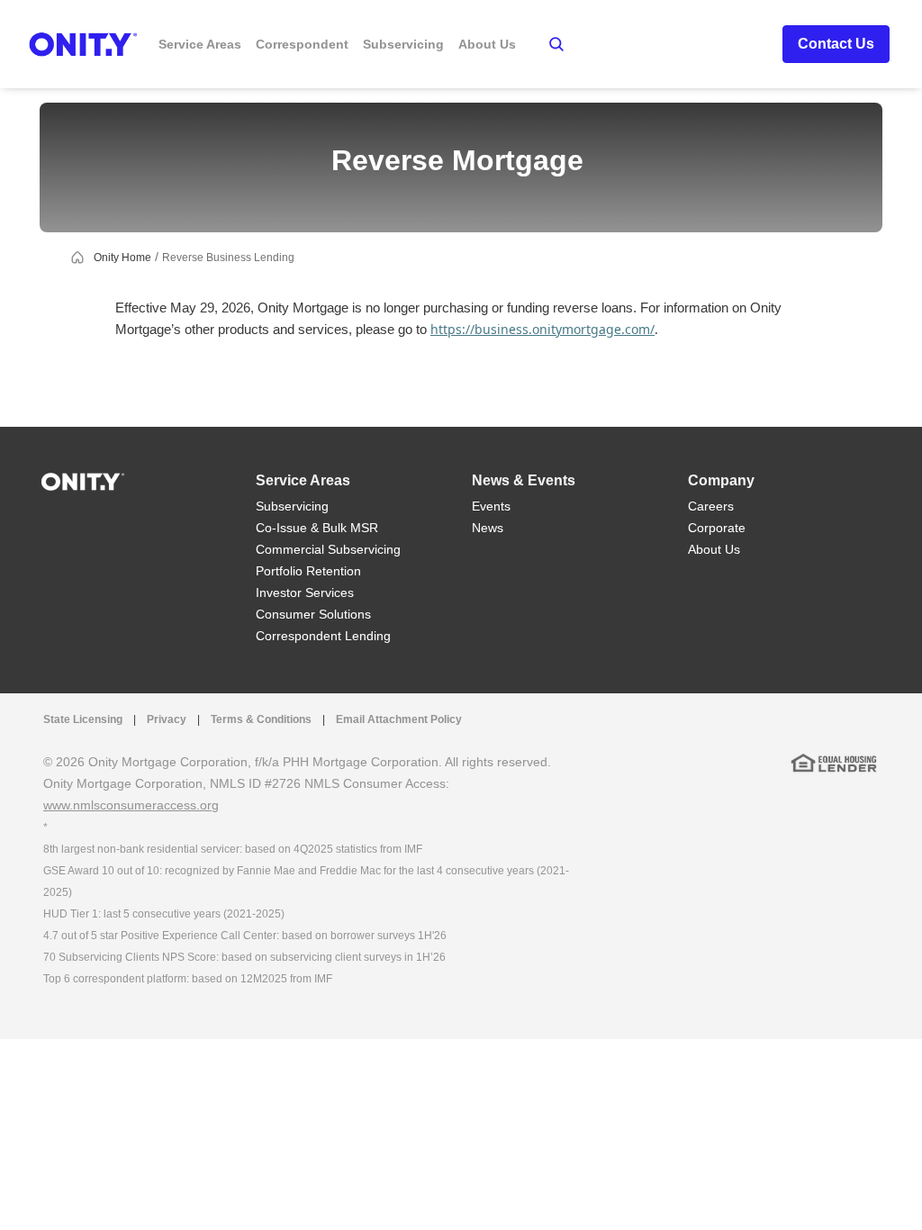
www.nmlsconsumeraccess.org (131, 805)
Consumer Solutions (313, 614)
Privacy (166, 719)
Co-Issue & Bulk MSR (317, 527)
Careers (711, 506)
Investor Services (305, 592)
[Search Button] (556, 44)
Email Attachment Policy (399, 719)
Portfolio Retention (308, 571)
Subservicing (292, 506)
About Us (714, 549)
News (487, 527)
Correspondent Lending (323, 636)
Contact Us (836, 43)
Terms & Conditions (261, 719)
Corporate (717, 527)
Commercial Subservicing (328, 549)
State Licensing (82, 719)
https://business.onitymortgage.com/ (542, 329)
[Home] (83, 480)
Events (491, 506)
